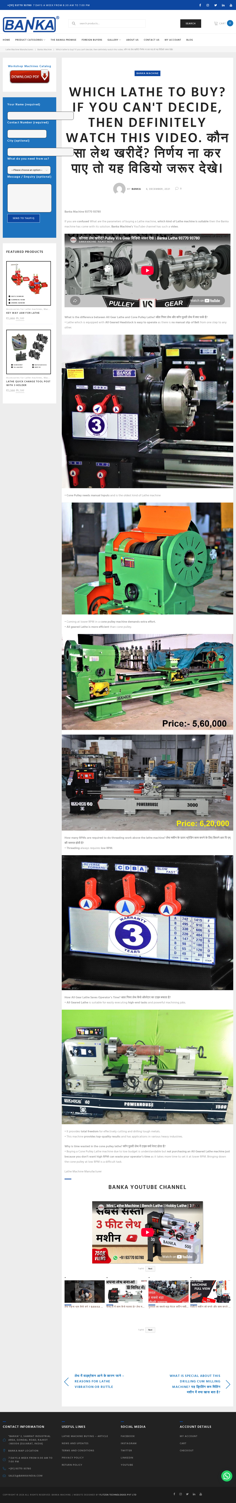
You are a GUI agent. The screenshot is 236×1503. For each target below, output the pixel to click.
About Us (132, 40)
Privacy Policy (73, 1458)
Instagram (129, 1443)
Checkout (187, 1450)
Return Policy (72, 1465)
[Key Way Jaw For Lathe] (28, 284)
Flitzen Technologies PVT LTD (117, 1495)
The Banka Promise (64, 40)
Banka (136, 189)
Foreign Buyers (92, 40)
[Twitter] (215, 5)
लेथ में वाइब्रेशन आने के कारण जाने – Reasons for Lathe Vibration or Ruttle (99, 1381)
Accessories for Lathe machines (24, 309)
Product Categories (29, 40)
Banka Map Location (23, 1451)
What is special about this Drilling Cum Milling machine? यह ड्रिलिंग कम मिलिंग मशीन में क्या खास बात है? (195, 1384)
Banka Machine (44, 49)
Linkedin (127, 1458)
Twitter (126, 1450)
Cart (183, 1443)
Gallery (112, 40)
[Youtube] (231, 5)
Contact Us (151, 40)
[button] (226, 1475)
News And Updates (75, 1443)
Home (6, 40)
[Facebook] (200, 5)
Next (150, 1268)
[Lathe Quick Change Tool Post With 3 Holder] (28, 353)
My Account (173, 40)
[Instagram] (208, 5)
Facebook (128, 1436)
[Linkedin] (223, 5)
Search (191, 23)
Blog (189, 40)
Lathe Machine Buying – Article (85, 1436)
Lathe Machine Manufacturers (19, 49)
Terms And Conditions (78, 1450)
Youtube (127, 1465)
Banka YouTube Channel (147, 1187)
